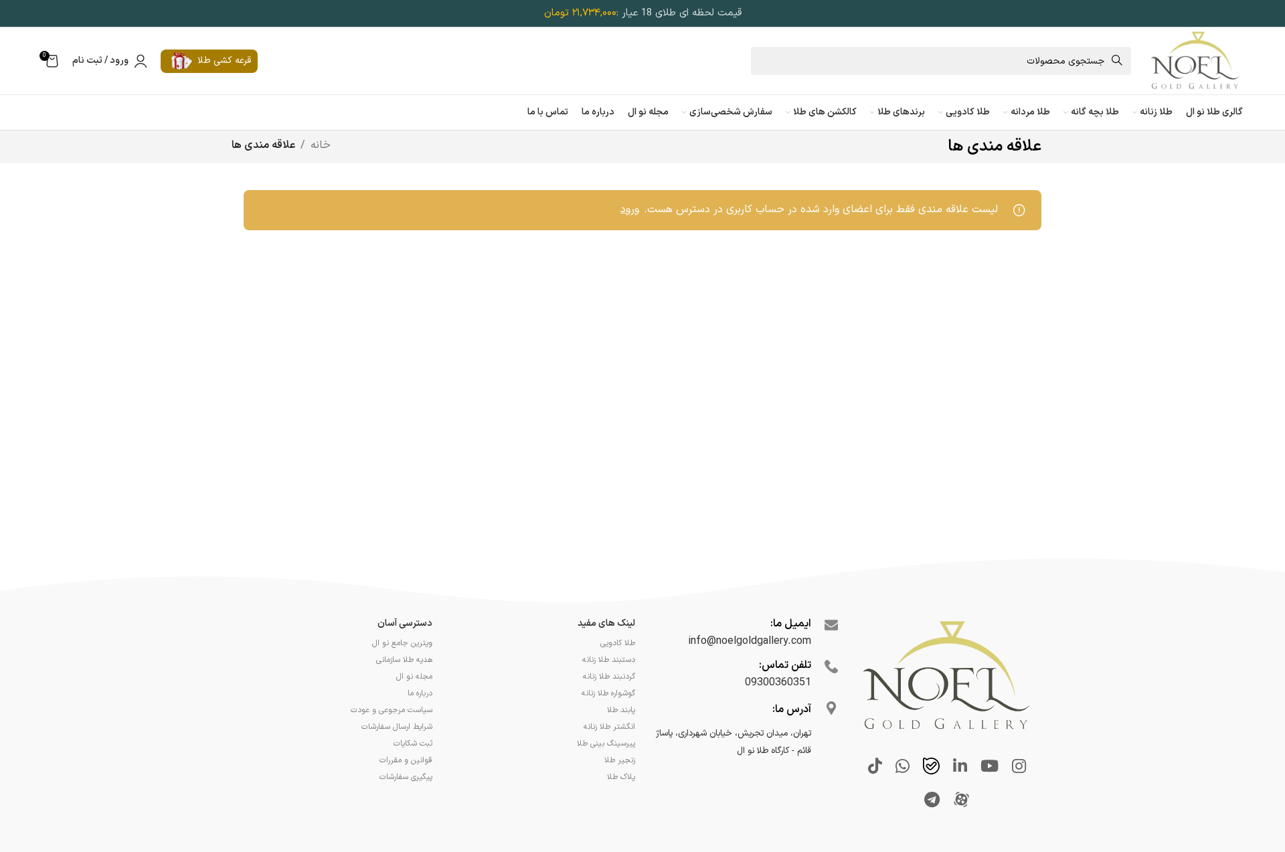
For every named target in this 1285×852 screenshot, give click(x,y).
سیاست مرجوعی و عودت (391, 710)
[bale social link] (931, 767)
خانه (321, 145)
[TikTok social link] (875, 768)
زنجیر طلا (619, 760)
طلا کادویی (617, 643)
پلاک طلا (621, 777)
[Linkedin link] (960, 768)
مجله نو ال (414, 677)
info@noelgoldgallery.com (749, 641)
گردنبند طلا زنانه (609, 677)
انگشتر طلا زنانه (609, 727)
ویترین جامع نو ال (402, 643)
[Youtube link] (989, 768)
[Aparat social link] (961, 801)
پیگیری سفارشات (405, 777)
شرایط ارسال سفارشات (396, 727)
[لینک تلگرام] (932, 801)
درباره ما (420, 693)
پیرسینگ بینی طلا (606, 744)
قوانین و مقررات (405, 760)
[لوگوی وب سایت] (1194, 60)
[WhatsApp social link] (902, 768)
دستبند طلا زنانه (608, 660)
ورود (629, 209)
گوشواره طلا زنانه (608, 693)
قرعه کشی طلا (224, 61)
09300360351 (778, 683)
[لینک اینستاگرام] (1019, 768)
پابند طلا (621, 710)
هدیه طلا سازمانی (404, 660)
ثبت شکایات (413, 744)
